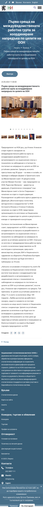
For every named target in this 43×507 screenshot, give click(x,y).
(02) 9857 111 (10, 471)
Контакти (27, 2)
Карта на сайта (7, 400)
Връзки (19, 2)
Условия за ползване (9, 439)
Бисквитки (5, 454)
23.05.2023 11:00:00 (9, 82)
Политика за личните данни (11, 444)
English (35, 2)
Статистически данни (9, 395)
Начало (17, 48)
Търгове (4, 424)
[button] (10, 129)
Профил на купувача (9, 429)
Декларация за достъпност (11, 449)
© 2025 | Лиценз (7, 459)
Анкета (4, 405)
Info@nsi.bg (9, 479)
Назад (6, 342)
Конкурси (5, 419)
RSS (2, 410)
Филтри (10, 74)
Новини (26, 48)
